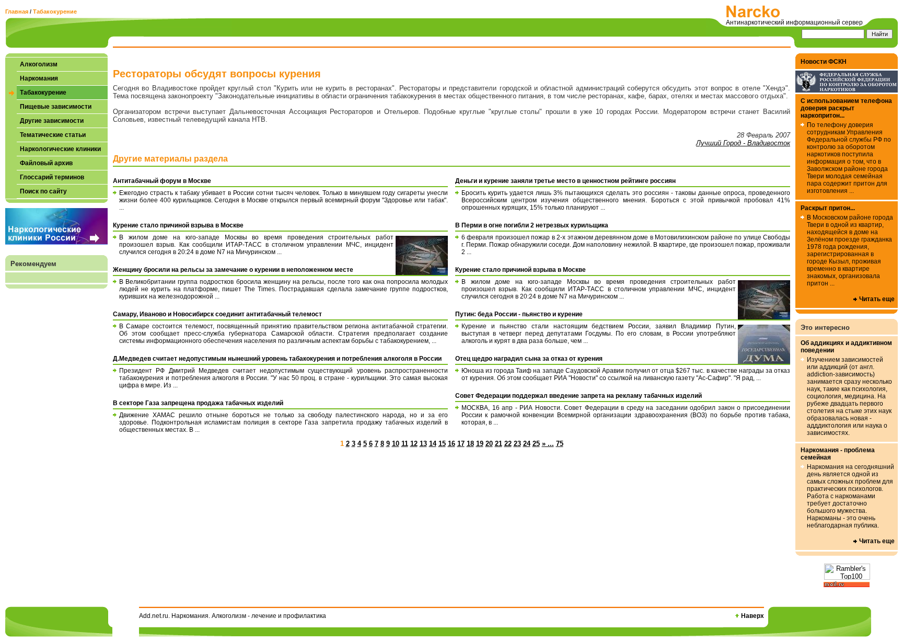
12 (414, 444)
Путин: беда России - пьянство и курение (519, 314)
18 (470, 444)
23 (517, 444)
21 (498, 444)
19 (479, 444)
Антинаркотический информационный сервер (794, 22)
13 (423, 444)
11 (404, 444)
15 (442, 444)
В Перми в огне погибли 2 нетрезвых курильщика (531, 225)
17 (461, 444)
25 (536, 444)
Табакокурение (55, 11)
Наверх (752, 616)
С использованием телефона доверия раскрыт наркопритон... (846, 108)
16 (451, 444)
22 (508, 444)
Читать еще (877, 299)
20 (489, 444)
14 (432, 444)
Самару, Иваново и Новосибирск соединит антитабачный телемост (217, 314)
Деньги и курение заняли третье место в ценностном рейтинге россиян (565, 181)
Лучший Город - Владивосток (743, 143)
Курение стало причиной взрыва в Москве (178, 225)
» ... (548, 444)
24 (526, 444)
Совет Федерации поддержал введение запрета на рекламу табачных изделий (578, 395)
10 (395, 444)
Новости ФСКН (824, 61)
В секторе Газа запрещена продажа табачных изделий (198, 403)
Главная (16, 11)
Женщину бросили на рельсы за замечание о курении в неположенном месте (233, 269)
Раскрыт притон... (828, 208)
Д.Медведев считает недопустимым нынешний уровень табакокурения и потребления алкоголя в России (277, 358)
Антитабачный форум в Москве (162, 181)
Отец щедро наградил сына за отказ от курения (529, 358)
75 (559, 444)
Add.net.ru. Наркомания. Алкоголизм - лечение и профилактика (232, 616)
